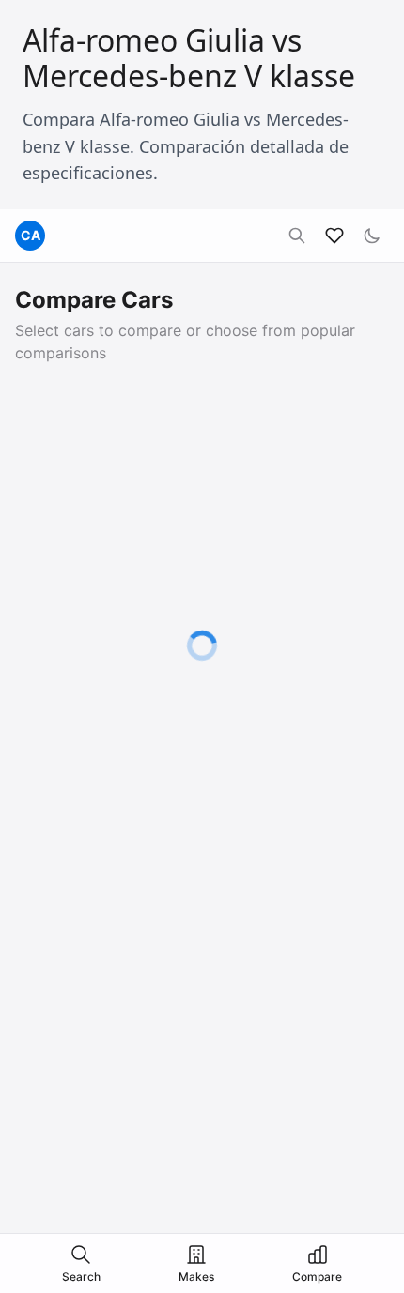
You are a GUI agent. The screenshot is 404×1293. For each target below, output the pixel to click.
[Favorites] (334, 235)
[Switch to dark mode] (372, 235)
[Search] (297, 235)
